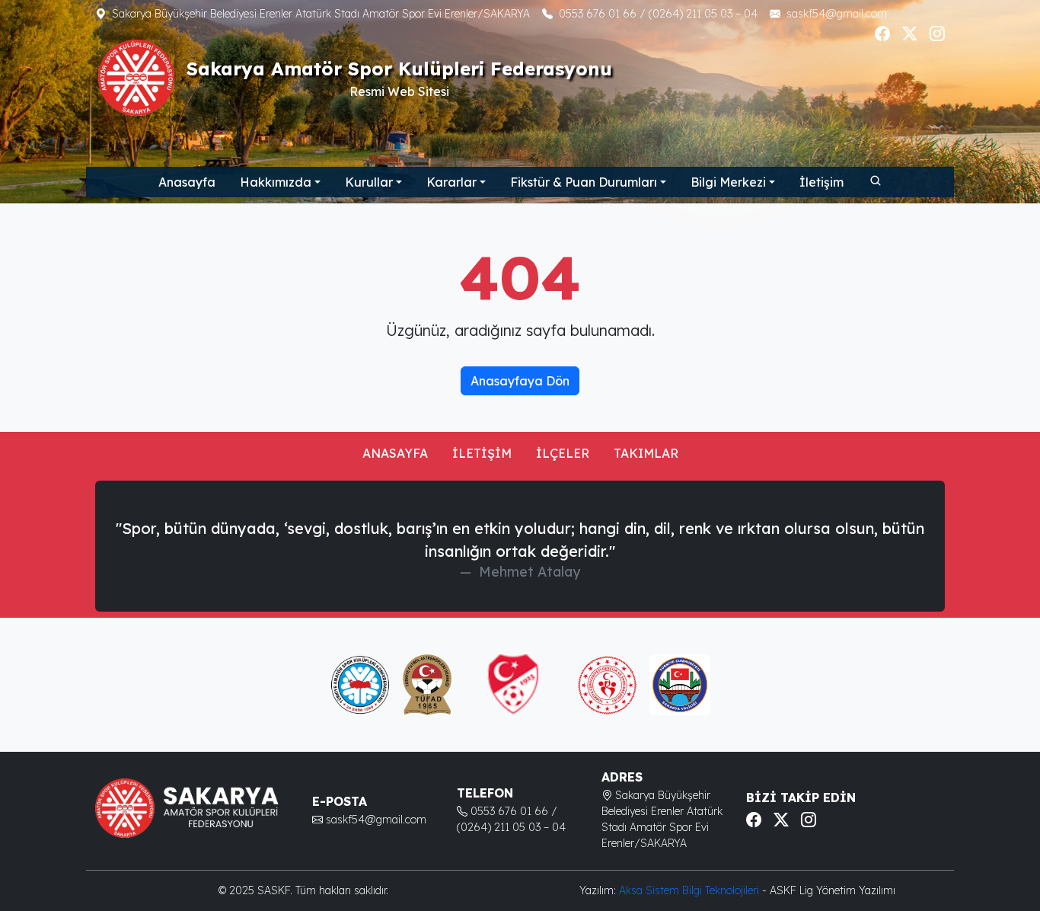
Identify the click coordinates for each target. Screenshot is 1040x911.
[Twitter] (909, 33)
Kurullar (369, 182)
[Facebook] (882, 33)
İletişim (821, 182)
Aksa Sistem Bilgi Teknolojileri (690, 890)
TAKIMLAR (646, 453)
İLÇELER (562, 453)
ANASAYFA (395, 453)
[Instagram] (937, 33)
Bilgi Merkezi (728, 182)
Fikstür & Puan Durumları (583, 182)
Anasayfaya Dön (520, 380)
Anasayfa (186, 182)
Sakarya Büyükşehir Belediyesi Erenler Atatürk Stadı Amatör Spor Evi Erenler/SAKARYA (321, 14)
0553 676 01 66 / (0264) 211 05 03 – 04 (658, 14)
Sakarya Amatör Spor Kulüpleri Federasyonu (399, 68)
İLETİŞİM (482, 453)
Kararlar (451, 182)
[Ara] (875, 180)
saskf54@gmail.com (836, 14)
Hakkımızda (275, 182)
